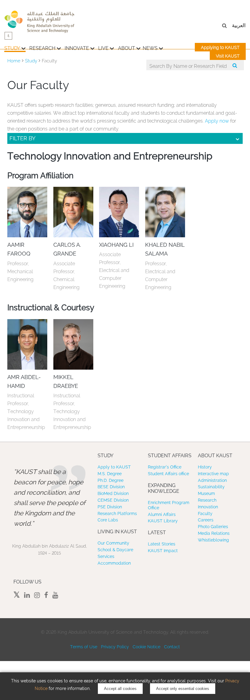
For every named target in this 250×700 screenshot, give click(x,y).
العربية (238, 25)
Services (106, 556)
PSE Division (110, 506)
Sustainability (211, 486)
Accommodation (114, 563)
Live (103, 48)
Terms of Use (83, 646)
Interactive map (213, 473)
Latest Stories (161, 544)
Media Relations (214, 533)
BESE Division (111, 486)
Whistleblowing (213, 540)
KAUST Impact (163, 550)
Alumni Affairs (162, 514)
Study (12, 48)
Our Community (113, 543)
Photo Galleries (213, 526)
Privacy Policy (115, 646)
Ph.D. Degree (110, 480)
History (205, 467)
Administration (212, 480)
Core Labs (108, 519)
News (150, 48)
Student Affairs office (168, 473)
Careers (205, 519)
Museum (206, 493)
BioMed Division (113, 493)
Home (13, 61)
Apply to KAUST (114, 467)
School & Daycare (115, 549)
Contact (172, 646)
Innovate (77, 48)
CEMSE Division (113, 500)
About (126, 48)
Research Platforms (117, 513)
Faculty (205, 513)
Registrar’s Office (164, 467)
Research (42, 48)
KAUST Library (163, 520)
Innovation (208, 506)
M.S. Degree (110, 473)
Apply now (217, 121)
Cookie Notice (146, 646)
